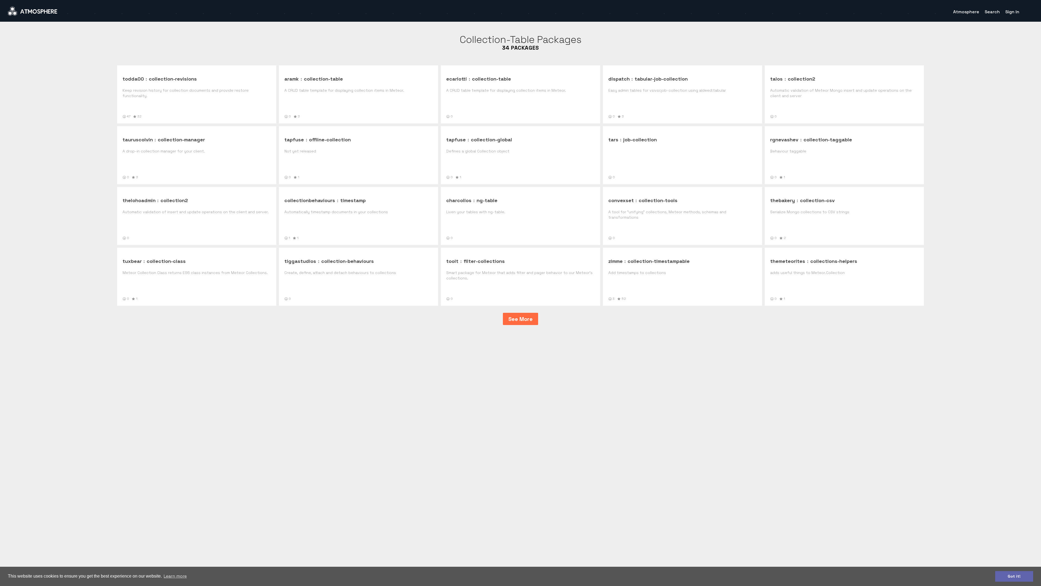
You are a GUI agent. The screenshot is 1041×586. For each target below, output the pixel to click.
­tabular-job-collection (661, 79)
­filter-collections (484, 261)
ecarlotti (456, 79)
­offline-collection (330, 139)
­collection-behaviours (347, 261)
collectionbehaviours (309, 200)
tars (613, 139)
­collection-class (166, 261)
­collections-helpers (833, 261)
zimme (615, 261)
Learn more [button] (175, 576)
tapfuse (294, 139)
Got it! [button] (1014, 576)
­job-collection (640, 139)
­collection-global (491, 139)
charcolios (458, 200)
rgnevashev (784, 139)
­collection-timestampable (659, 261)
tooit (452, 261)
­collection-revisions (173, 79)
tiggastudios (300, 261)
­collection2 (801, 79)
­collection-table (323, 79)
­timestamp (353, 200)
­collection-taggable (828, 139)
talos (776, 79)
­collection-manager (181, 139)
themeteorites (787, 261)
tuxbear (132, 261)
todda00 (133, 79)
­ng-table (487, 200)
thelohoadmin (139, 200)
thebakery (782, 200)
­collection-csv (817, 200)
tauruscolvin (138, 139)
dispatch (619, 79)
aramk (291, 79)
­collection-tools (658, 200)
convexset (621, 200)
